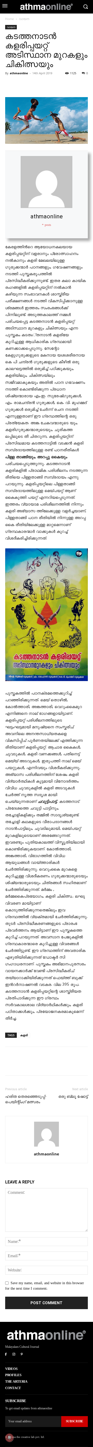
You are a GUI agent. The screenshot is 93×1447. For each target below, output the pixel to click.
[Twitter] (22, 85)
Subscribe (74, 1421)
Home (9, 19)
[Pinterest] (34, 85)
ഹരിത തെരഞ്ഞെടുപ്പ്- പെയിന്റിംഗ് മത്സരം (26, 1099)
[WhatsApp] (46, 85)
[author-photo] (46, 1147)
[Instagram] (14, 1354)
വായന (24, 19)
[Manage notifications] (9, 1437)
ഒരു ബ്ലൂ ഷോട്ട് (73, 1096)
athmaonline (19, 73)
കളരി (24, 1035)
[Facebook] (10, 85)
